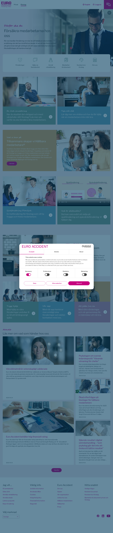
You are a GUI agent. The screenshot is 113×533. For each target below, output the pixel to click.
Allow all (79, 283)
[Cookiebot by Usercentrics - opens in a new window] (84, 246)
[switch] (47, 274)
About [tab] (81, 252)
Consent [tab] (31, 252)
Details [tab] (56, 252)
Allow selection (57, 283)
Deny (34, 283)
